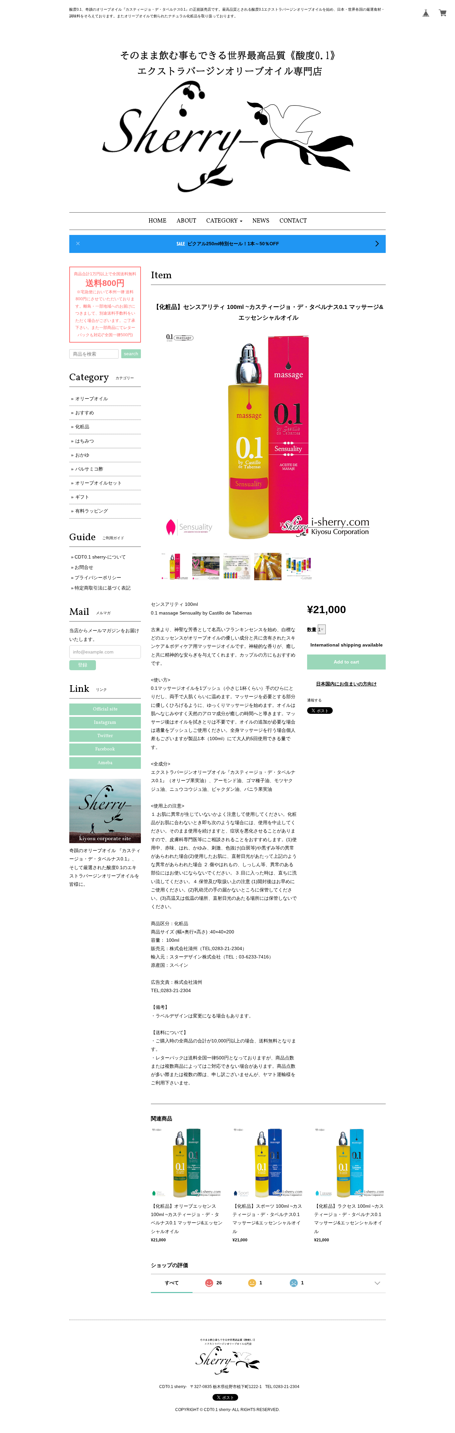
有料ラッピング (91, 511)
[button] (224, 221)
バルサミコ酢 (89, 469)
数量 (311, 629)
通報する (314, 700)
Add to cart (346, 662)
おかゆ (82, 455)
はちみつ (84, 441)
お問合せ (84, 567)
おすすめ (84, 412)
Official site (105, 709)
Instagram (105, 722)
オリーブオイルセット (98, 483)
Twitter (105, 736)
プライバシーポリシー (98, 577)
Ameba (105, 763)
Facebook (105, 749)
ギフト (82, 497)
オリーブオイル (91, 398)
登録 (82, 665)
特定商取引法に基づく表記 (103, 588)
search (131, 353)
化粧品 (82, 426)
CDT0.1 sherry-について (100, 557)
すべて (172, 1282)
